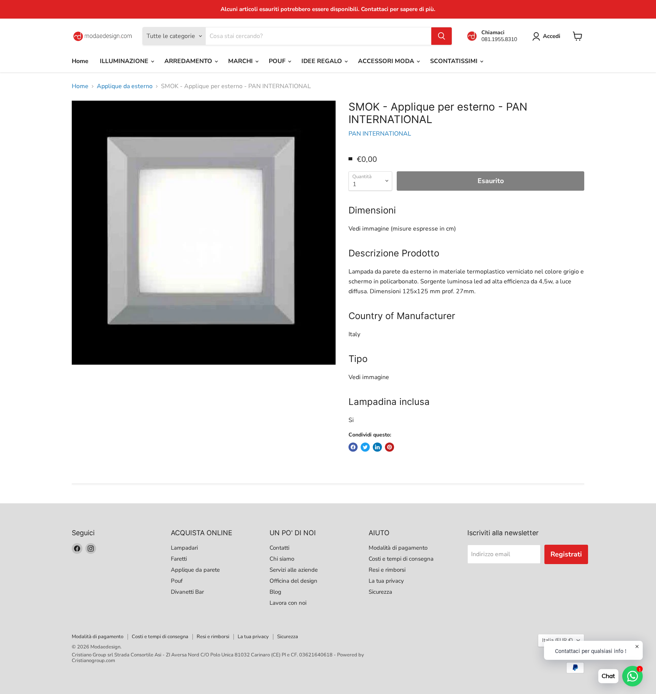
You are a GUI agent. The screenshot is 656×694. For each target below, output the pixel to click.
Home (80, 61)
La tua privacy (386, 581)
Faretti (179, 559)
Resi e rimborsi (387, 570)
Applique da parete (195, 570)
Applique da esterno (125, 86)
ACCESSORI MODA (387, 61)
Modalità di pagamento (398, 548)
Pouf (177, 581)
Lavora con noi (288, 603)
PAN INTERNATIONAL (379, 134)
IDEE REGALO (322, 61)
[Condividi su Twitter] (365, 447)
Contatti (279, 548)
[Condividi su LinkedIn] (377, 447)
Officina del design (293, 581)
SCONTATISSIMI (454, 61)
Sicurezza (380, 592)
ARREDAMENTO (189, 61)
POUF (278, 61)
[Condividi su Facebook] (353, 447)
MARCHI (241, 61)
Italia (557, 640)
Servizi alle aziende (294, 570)
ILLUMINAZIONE (125, 61)
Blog (275, 592)
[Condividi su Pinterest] (389, 447)
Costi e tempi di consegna (401, 559)
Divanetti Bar (187, 592)
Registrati (566, 554)
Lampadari (184, 548)
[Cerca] (441, 36)
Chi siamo (282, 559)
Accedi (551, 36)
